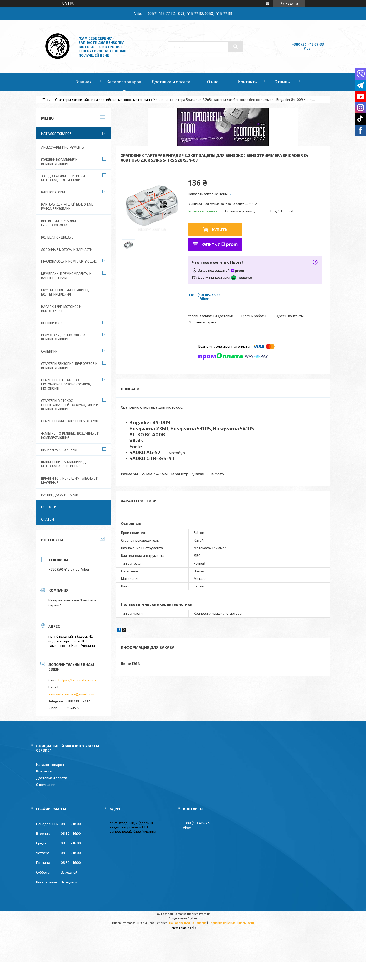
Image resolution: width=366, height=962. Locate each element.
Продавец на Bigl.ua (183, 918)
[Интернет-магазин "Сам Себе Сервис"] (58, 60)
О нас (212, 81)
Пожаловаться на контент (187, 922)
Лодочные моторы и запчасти (66, 250)
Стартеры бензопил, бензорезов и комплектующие (69, 366)
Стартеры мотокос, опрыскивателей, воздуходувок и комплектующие (69, 405)
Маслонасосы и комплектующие (69, 261)
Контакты (248, 81)
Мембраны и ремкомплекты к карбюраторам (66, 276)
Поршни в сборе (54, 323)
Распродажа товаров (59, 495)
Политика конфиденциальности (231, 922)
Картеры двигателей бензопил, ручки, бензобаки (67, 206)
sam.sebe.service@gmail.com (71, 694)
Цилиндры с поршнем (59, 450)
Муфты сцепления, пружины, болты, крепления (65, 292)
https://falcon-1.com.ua (77, 680)
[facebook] (119, 630)
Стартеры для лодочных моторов (69, 421)
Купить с (210, 244)
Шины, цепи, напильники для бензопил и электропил (65, 464)
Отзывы (282, 81)
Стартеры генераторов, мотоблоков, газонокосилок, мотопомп (66, 384)
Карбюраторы (53, 192)
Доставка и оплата (170, 81)
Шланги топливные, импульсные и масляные (69, 480)
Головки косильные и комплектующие (59, 162)
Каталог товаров (123, 81)
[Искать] (235, 46)
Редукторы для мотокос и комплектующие (63, 337)
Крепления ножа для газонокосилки (58, 223)
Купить (219, 229)
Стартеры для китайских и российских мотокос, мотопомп (102, 99)
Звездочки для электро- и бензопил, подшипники (63, 178)
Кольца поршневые (57, 237)
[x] (124, 630)
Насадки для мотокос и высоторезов (61, 309)
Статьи (47, 519)
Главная (83, 81)
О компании (45, 784)
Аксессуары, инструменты (63, 147)
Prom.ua (205, 913)
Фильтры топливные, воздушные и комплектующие (70, 435)
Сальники (49, 351)
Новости (48, 507)
